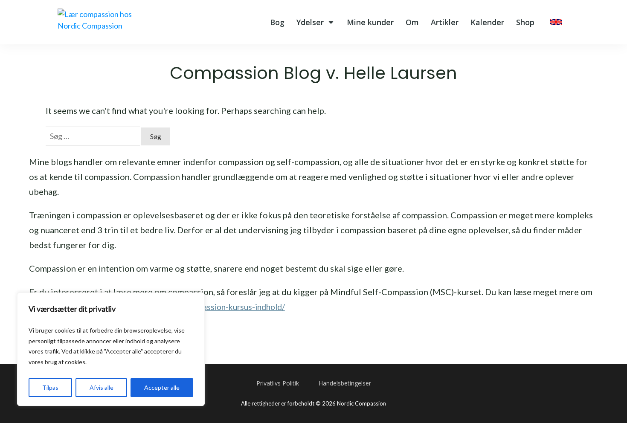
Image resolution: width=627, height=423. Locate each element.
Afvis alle (101, 387)
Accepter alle (162, 387)
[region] (111, 349)
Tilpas (50, 387)
